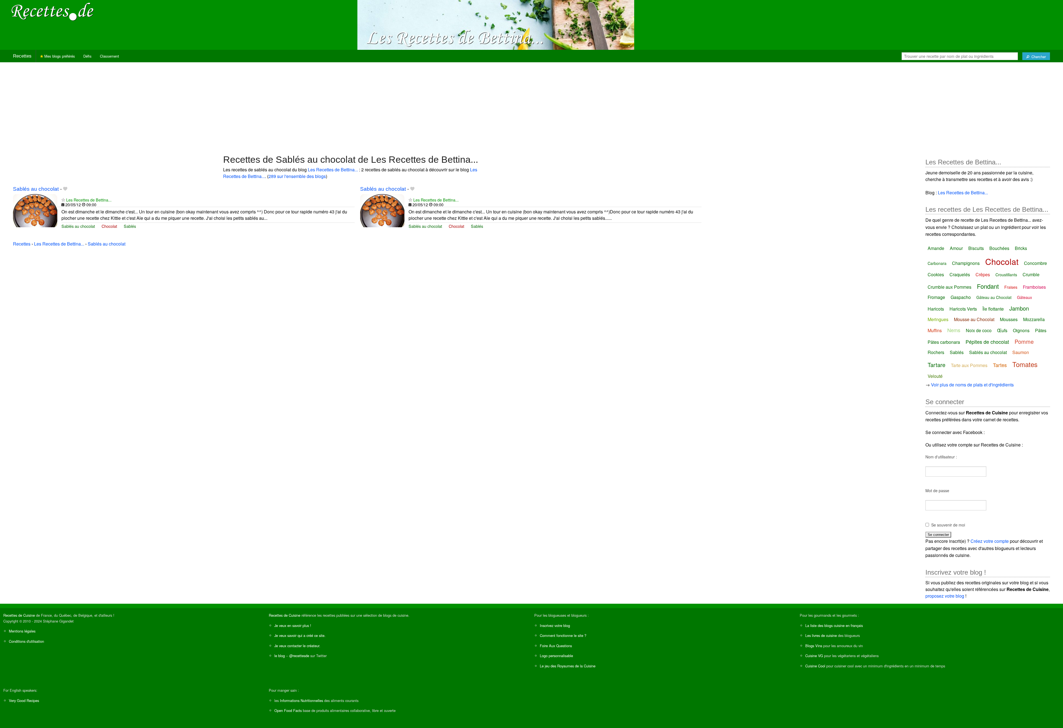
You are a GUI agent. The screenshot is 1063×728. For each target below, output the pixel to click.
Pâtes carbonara (944, 342)
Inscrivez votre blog (555, 625)
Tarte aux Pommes (969, 365)
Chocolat (109, 226)
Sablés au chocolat (36, 189)
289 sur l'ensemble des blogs (297, 176)
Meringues (938, 319)
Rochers (936, 352)
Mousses (1009, 319)
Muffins (935, 330)
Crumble (1031, 274)
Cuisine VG (814, 655)
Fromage (936, 297)
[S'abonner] (63, 200)
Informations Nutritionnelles (301, 700)
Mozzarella (1034, 319)
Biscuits (976, 248)
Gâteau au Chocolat (994, 297)
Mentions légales (22, 631)
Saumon (1020, 352)
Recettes (22, 56)
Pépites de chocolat (987, 341)
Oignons (1021, 330)
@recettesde (299, 655)
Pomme (1024, 341)
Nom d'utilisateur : (941, 456)
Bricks (1021, 248)
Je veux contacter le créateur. (297, 645)
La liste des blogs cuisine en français (834, 625)
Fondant (988, 286)
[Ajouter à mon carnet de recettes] (65, 189)
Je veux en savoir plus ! (292, 625)
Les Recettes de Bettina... (333, 169)
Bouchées (999, 248)
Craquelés (960, 274)
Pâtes (1040, 330)
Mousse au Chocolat (974, 319)
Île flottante (993, 309)
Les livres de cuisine (821, 635)
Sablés (130, 226)
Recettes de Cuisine (19, 615)
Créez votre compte (990, 541)
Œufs (1002, 330)
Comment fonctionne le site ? (563, 635)
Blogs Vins (813, 645)
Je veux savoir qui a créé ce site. (300, 635)
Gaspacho (961, 297)
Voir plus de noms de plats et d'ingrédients (972, 384)
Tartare (936, 365)
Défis (87, 56)
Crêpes (983, 274)
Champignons (966, 263)
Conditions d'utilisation (26, 641)
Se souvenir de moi (948, 525)
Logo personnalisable (556, 655)
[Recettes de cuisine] (52, 11)
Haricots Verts (963, 309)
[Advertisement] (531, 105)
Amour (956, 248)
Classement (109, 56)
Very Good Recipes (24, 700)
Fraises (1010, 287)
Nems (953, 330)
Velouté (935, 376)
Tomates (1025, 364)
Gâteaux (1024, 297)
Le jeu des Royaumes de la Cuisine (567, 665)
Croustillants (1006, 274)
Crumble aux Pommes (949, 287)
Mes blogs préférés (59, 56)
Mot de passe (937, 490)
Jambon (1019, 308)
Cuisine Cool (815, 665)
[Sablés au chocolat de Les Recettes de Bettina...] (35, 210)
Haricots (936, 309)
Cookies (936, 274)
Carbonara (937, 263)
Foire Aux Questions (556, 645)
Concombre (1035, 263)
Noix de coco (979, 330)
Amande (936, 248)
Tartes (1000, 364)
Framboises (1034, 287)
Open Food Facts (288, 710)
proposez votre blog (944, 596)
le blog (279, 655)
